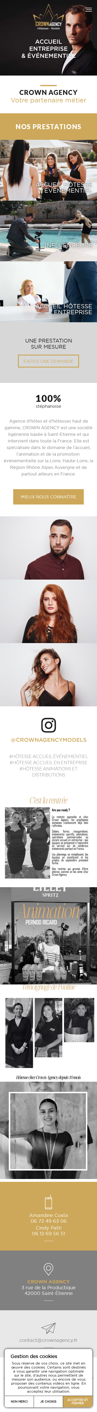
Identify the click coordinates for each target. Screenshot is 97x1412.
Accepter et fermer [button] (77, 1401)
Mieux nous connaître (49, 497)
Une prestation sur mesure (48, 352)
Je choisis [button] (48, 1401)
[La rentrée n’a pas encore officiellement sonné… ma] (48, 838)
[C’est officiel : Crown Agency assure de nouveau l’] (48, 1130)
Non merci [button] (19, 1401)
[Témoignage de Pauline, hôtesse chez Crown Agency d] (48, 1033)
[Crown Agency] (48, 9)
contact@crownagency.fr (48, 1340)
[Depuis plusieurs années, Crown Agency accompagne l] (48, 935)
